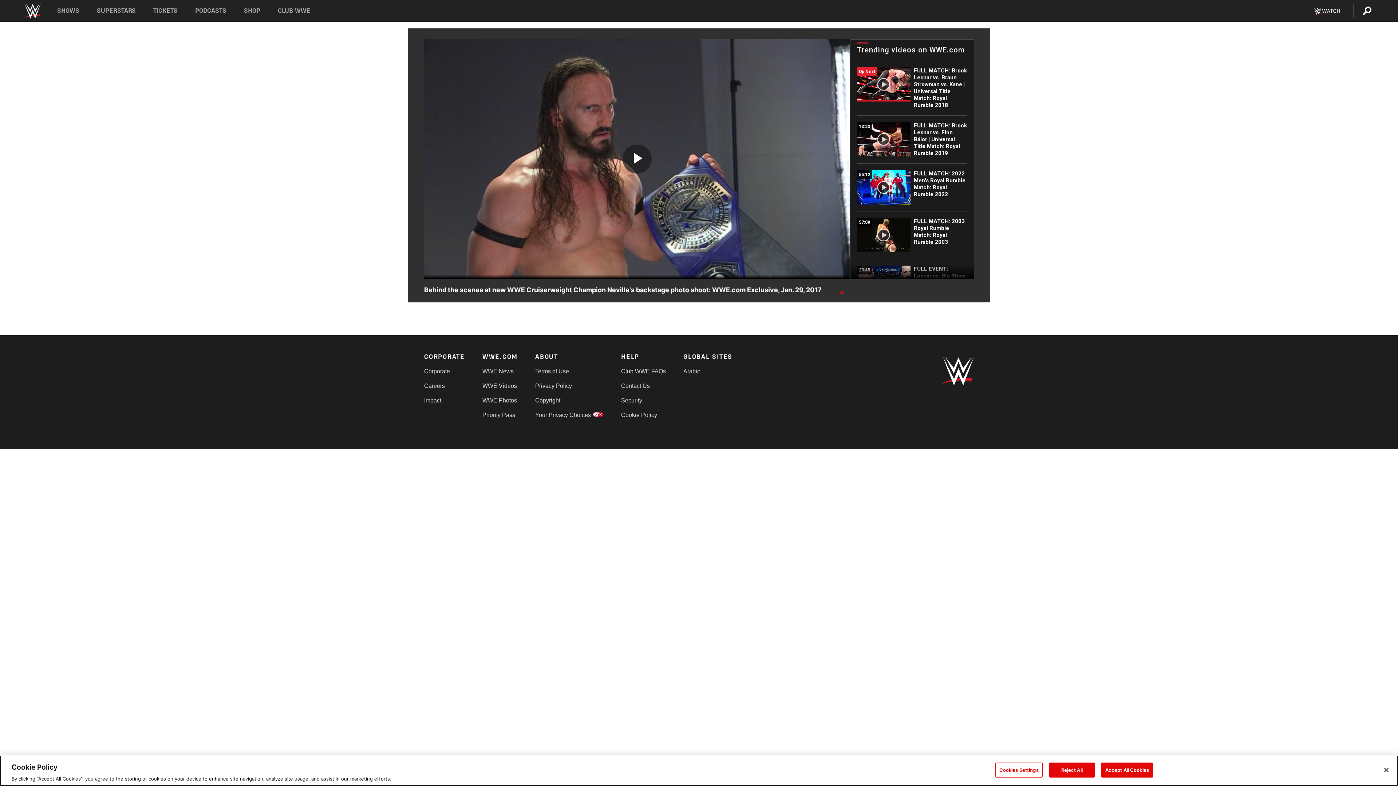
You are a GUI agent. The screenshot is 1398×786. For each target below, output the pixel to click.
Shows (68, 10)
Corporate (437, 371)
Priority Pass (498, 415)
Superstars (116, 10)
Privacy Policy (553, 386)
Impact (432, 400)
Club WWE (294, 10)
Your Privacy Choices (563, 415)
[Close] (1386, 770)
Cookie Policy (639, 415)
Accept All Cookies (1127, 770)
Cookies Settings (1019, 770)
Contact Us (635, 386)
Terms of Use (552, 371)
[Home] (32, 11)
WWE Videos (499, 386)
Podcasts (210, 10)
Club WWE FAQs (643, 371)
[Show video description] (842, 290)
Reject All (1072, 770)
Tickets (165, 10)
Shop (252, 10)
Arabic (691, 371)
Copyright (547, 400)
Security (631, 400)
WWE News (498, 371)
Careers (434, 386)
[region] (699, 770)
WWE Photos (499, 400)
